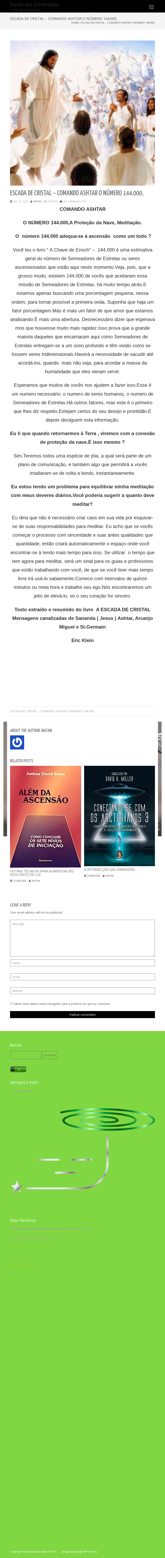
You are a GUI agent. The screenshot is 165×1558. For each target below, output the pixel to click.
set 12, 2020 (20, 201)
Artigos (52, 201)
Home (75, 22)
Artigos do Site (23, 1091)
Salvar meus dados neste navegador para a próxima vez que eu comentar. (61, 1004)
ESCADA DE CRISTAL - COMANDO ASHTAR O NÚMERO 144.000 (51, 711)
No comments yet (74, 201)
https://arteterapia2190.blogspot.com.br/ (33, 1237)
